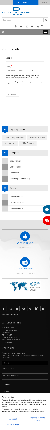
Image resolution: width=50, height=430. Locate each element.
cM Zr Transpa (27, 143)
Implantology (15, 161)
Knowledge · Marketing (20, 179)
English (42, 2)
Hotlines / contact (17, 208)
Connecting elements (14, 137)
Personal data (8, 328)
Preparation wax (37, 137)
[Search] (46, 19)
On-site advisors (17, 203)
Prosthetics (14, 173)
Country (9, 66)
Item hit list (7, 335)
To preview (12, 94)
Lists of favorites (9, 337)
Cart (41, 25)
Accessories (10, 143)
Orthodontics (15, 167)
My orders (6, 332)
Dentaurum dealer (15, 84)
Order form (7, 342)
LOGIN (25, 2)
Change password (9, 330)
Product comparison (11, 340)
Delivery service (17, 197)
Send (7, 384)
